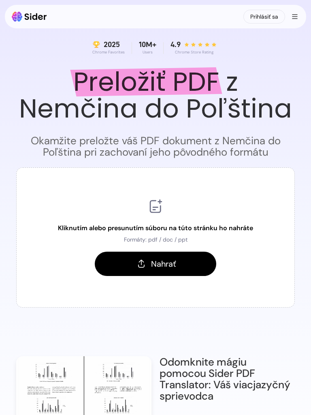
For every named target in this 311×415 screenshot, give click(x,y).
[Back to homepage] (29, 16)
